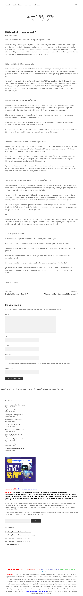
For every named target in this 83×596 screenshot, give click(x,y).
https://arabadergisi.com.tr (46, 389)
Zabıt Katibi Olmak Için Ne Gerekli (14, 538)
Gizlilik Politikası (17, 5)
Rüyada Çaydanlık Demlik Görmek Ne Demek (18, 532)
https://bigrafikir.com (8, 389)
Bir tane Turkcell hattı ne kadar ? (14, 434)
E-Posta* (7, 345)
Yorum (7, 314)
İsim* (6, 336)
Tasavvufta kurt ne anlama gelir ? (14, 429)
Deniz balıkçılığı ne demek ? (16, 294)
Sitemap (60, 389)
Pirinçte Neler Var (10, 544)
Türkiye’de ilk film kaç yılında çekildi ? (15, 405)
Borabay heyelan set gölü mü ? (14, 415)
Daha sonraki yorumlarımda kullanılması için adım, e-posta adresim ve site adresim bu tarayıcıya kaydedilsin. (39, 364)
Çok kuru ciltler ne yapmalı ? (13, 424)
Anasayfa (7, 5)
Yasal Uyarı (27, 5)
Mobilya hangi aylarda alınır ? (13, 419)
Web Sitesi (8, 354)
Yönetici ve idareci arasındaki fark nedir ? (61, 294)
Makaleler (14, 282)
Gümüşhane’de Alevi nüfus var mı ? (15, 449)
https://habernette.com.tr (26, 389)
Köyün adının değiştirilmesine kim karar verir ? (18, 439)
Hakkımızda (36, 5)
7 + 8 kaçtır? (9, 368)
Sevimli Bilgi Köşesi (41, 16)
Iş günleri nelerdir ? (10, 410)
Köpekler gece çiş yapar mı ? (13, 444)
